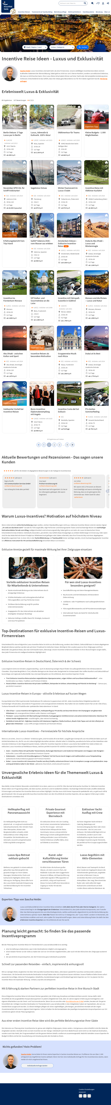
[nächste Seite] (67, 445)
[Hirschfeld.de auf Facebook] (80, 1096)
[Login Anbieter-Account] (108, 3)
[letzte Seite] (72, 445)
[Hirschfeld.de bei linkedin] (89, 1096)
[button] (107, 491)
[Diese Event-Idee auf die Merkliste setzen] (24, 111)
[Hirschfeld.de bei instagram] (85, 1096)
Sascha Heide (25, 71)
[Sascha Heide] (10, 73)
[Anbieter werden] (103, 3)
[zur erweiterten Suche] (92, 3)
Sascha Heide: (26, 1054)
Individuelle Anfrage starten (37, 1065)
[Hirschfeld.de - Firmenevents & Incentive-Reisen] (7, 6)
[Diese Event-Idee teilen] (24, 115)
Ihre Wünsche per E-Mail (75, 1001)
